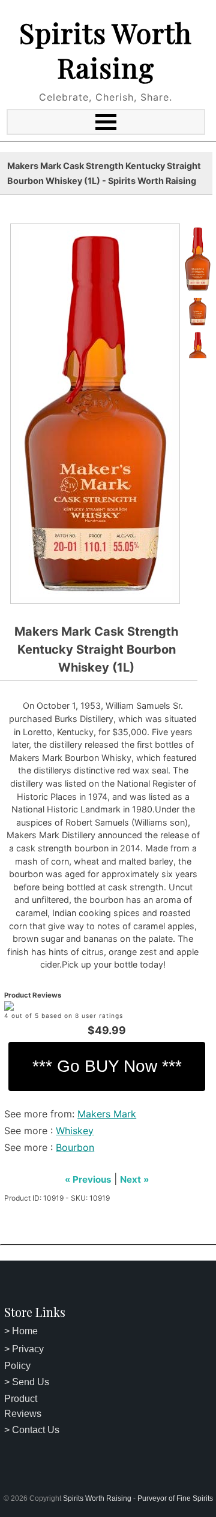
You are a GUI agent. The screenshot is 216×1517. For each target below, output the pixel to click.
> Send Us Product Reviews (26, 1398)
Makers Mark (106, 1114)
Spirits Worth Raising (105, 50)
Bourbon (75, 1147)
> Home (21, 1331)
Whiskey (75, 1131)
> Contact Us (31, 1430)
